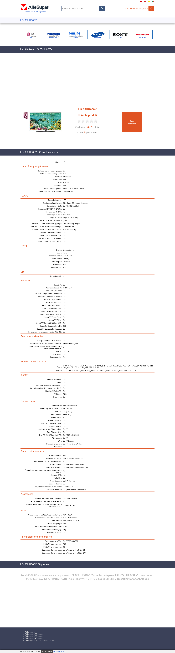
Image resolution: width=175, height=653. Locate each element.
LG (31, 37)
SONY (120, 37)
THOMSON (142, 37)
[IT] (153, 2)
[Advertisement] (87, 79)
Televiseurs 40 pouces (34, 638)
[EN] (145, 2)
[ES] (149, 2)
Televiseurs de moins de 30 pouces (39, 640)
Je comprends (47, 651)
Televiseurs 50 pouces (34, 636)
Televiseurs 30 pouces (34, 634)
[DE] (141, 2)
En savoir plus (58, 651)
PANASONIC (53, 37)
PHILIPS (75, 37)
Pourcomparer (132, 122)
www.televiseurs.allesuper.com (35, 12)
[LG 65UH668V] (41, 141)
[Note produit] (79, 122)
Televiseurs (29, 632)
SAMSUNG (97, 37)
